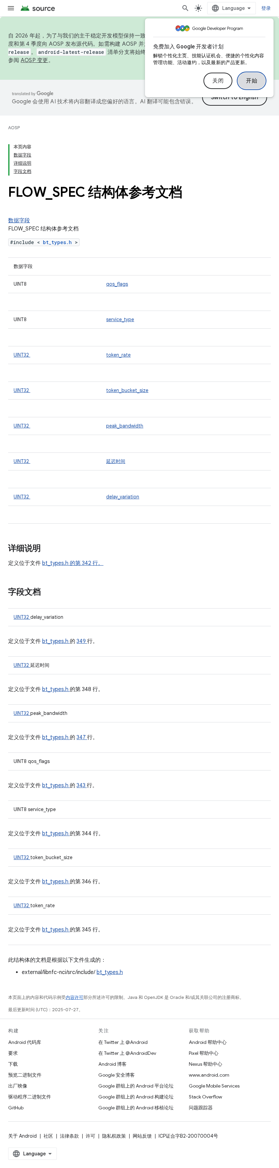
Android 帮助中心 (208, 1042)
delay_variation (122, 497)
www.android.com (209, 1075)
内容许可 (74, 997)
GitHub (15, 1108)
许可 (90, 1136)
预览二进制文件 (25, 1075)
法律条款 (69, 1136)
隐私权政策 (114, 1136)
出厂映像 (17, 1086)
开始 (251, 80)
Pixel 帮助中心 (203, 1053)
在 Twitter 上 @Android (123, 1042)
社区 (48, 1136)
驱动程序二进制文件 (29, 1097)
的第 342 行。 (85, 563)
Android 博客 (112, 1064)
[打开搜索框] (185, 8)
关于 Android (22, 1136)
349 (82, 641)
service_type (120, 319)
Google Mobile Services (214, 1086)
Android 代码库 (24, 1042)
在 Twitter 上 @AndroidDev (127, 1053)
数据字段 (19, 220)
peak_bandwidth (124, 426)
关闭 (218, 80)
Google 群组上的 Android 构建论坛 (136, 1097)
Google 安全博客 (116, 1075)
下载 (13, 1064)
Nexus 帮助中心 (205, 1064)
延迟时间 (115, 461)
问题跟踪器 (201, 1108)
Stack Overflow (205, 1097)
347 (82, 737)
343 (82, 785)
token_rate (118, 355)
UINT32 (22, 355)
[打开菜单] (11, 8)
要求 (13, 1053)
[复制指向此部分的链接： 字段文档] (49, 592)
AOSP (14, 128)
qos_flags (117, 284)
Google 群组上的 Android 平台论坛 (136, 1086)
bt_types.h (59, 242)
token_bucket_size (127, 390)
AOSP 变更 (34, 60)
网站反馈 (142, 1136)
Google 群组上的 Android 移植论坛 (136, 1108)
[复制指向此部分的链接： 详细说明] (49, 549)
